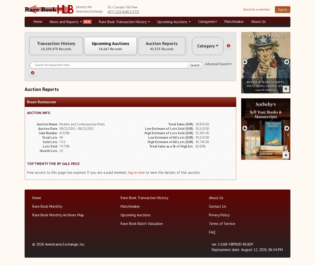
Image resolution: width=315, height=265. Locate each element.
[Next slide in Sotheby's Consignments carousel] (286, 128)
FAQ (212, 232)
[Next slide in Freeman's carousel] (286, 61)
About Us (258, 21)
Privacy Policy (219, 215)
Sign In (282, 9)
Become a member (257, 9)
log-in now (136, 172)
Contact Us (217, 206)
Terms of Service (222, 223)
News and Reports (64, 21)
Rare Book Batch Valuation (142, 223)
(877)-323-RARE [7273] (123, 12)
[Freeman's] (265, 62)
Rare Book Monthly (47, 206)
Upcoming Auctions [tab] (110, 46)
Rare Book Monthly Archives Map (58, 215)
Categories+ (207, 21)
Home (37, 21)
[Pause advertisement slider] (286, 89)
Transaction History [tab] (56, 46)
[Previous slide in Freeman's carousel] (244, 61)
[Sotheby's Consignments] (265, 129)
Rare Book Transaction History (123, 21)
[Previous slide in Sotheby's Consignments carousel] (244, 128)
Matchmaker (234, 21)
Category (206, 46)
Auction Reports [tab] (162, 46)
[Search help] (32, 73)
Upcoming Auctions (172, 21)
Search (195, 65)
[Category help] (228, 46)
